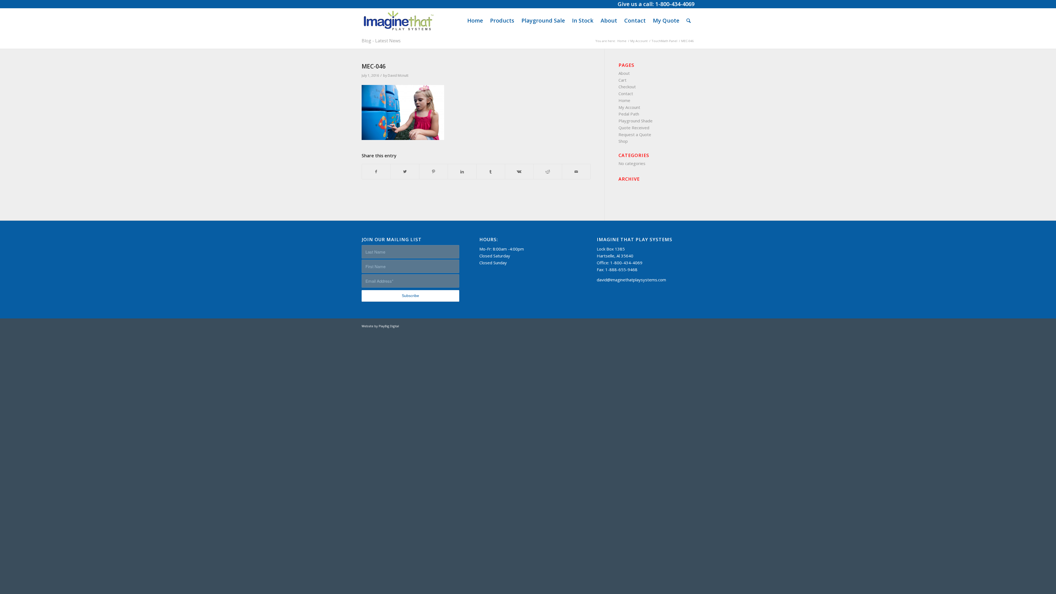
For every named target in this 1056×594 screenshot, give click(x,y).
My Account (629, 107)
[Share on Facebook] (376, 171)
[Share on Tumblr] (491, 171)
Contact (625, 93)
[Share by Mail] (576, 171)
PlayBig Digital (389, 326)
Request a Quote (634, 134)
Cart (622, 80)
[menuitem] (475, 20)
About (624, 73)
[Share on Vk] (519, 171)
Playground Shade (635, 120)
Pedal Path (628, 114)
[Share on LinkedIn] (462, 171)
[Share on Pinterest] (433, 171)
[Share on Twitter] (405, 171)
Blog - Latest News (381, 41)
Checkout (627, 86)
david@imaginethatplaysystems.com (631, 279)
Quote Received (633, 127)
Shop (623, 141)
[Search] (688, 20)
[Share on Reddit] (548, 171)
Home (624, 100)
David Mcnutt (398, 75)
